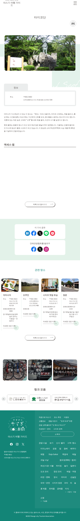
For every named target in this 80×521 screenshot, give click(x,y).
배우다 (73, 448)
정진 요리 (58, 471)
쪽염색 (65, 454)
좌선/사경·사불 (47, 465)
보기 (51, 442)
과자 (66, 482)
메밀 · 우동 (71, 471)
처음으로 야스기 (45, 417)
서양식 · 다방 (71, 492)
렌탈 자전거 (53, 421)
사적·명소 (72, 442)
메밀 (74, 454)
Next (76, 399)
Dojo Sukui (53, 454)
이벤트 (66, 417)
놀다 (66, 465)
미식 (67, 488)
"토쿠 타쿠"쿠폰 (66, 421)
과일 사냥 (44, 460)
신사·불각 (60, 442)
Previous (4, 399)
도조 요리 (44, 471)
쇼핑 (42, 497)
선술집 (73, 477)
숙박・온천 (45, 482)
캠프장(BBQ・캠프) (68, 460)
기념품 (45, 501)
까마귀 (64, 477)
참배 (66, 448)
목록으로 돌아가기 (40, 204)
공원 (54, 448)
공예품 (60, 488)
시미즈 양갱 (57, 482)
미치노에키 (45, 448)
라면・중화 (45, 477)
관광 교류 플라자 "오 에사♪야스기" (52, 425)
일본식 (73, 465)
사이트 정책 (58, 429)
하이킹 (59, 465)
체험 (42, 454)
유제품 (52, 488)
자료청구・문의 (45, 429)
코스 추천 (57, 417)
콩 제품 (44, 488)
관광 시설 (43, 442)
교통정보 (42, 421)
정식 (55, 477)
